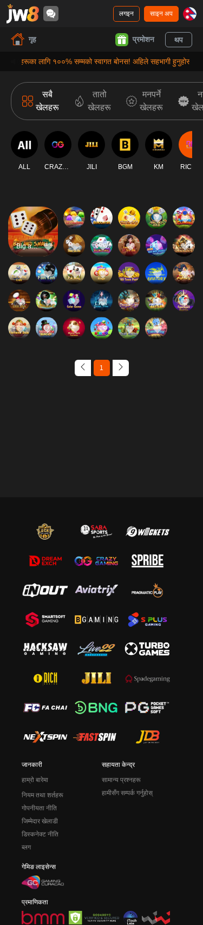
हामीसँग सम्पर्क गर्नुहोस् (127, 793)
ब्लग (26, 847)
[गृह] (22, 13)
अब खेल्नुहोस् (33, 241)
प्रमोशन (143, 39)
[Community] (50, 13)
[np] (190, 14)
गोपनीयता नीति (39, 808)
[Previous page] (83, 368)
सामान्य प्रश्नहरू (121, 780)
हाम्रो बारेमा (35, 780)
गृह (32, 39)
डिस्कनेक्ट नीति (40, 834)
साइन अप (161, 13)
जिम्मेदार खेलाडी (40, 821)
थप (178, 39)
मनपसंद (33, 209)
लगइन (126, 13)
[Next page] (121, 368)
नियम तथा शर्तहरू (42, 795)
